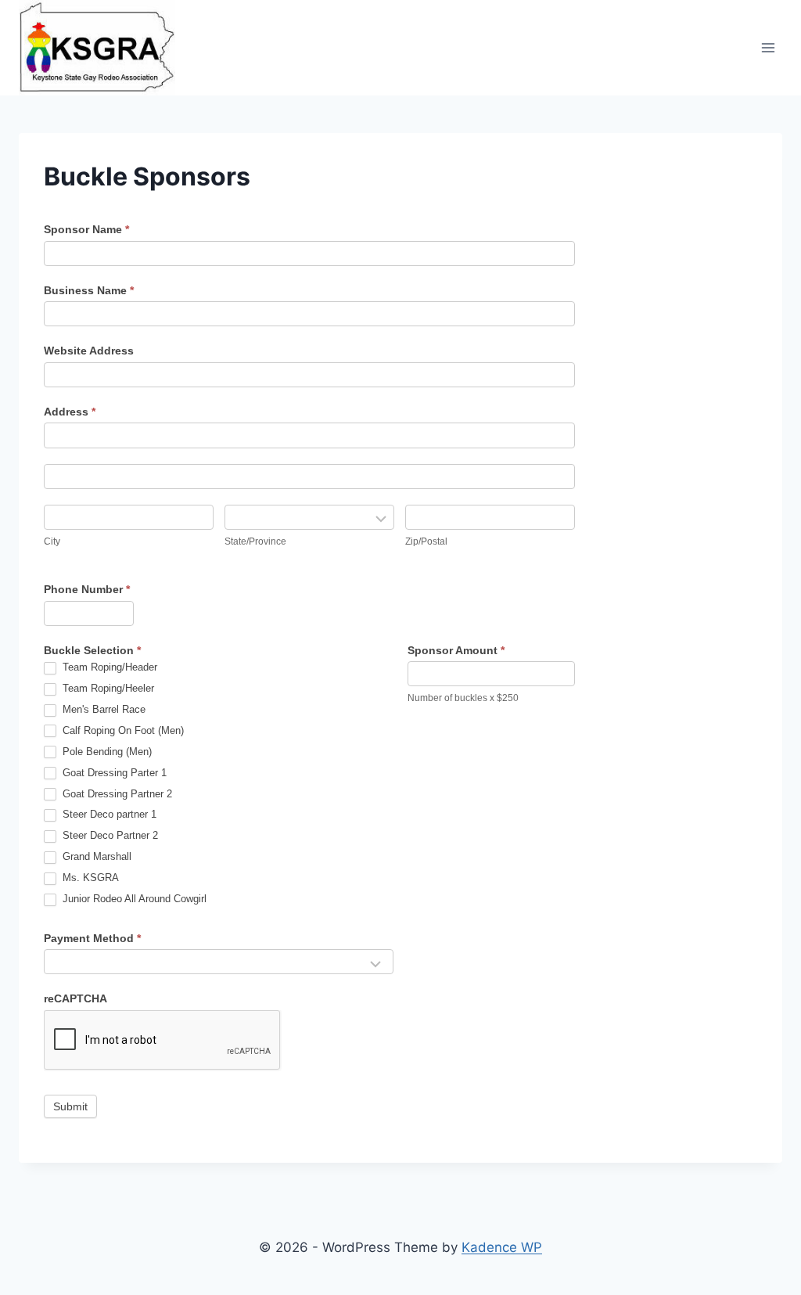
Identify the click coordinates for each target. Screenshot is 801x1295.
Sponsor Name (86, 229)
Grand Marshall (95, 856)
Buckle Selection (92, 650)
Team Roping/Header (108, 667)
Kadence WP (502, 1247)
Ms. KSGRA (89, 877)
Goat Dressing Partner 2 (115, 794)
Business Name (89, 290)
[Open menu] (767, 48)
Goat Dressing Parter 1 (113, 773)
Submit (70, 1106)
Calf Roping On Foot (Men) (121, 730)
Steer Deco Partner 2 (108, 835)
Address (69, 411)
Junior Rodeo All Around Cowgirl (133, 899)
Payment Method (92, 938)
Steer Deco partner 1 (107, 814)
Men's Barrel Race (102, 709)
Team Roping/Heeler (106, 688)
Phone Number (87, 589)
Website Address (89, 350)
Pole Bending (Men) (105, 751)
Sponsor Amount (456, 650)
